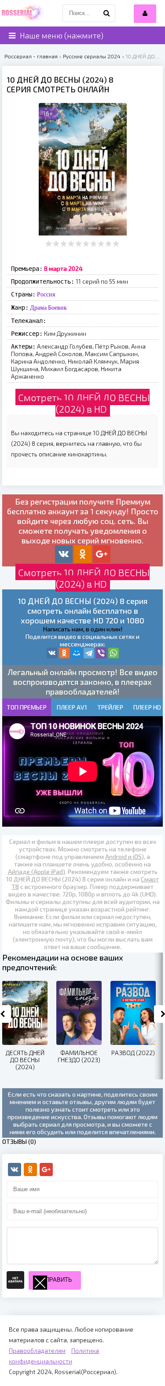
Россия (46, 294)
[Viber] (101, 653)
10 (116, 243)
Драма (38, 307)
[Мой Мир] (76, 653)
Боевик (57, 307)
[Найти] (106, 13)
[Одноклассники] (64, 653)
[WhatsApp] (113, 653)
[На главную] (22, 13)
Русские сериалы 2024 (92, 56)
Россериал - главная (31, 56)
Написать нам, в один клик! (82, 629)
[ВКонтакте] (52, 653)
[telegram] (89, 653)
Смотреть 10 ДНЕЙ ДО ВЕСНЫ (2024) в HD (84, 402)
